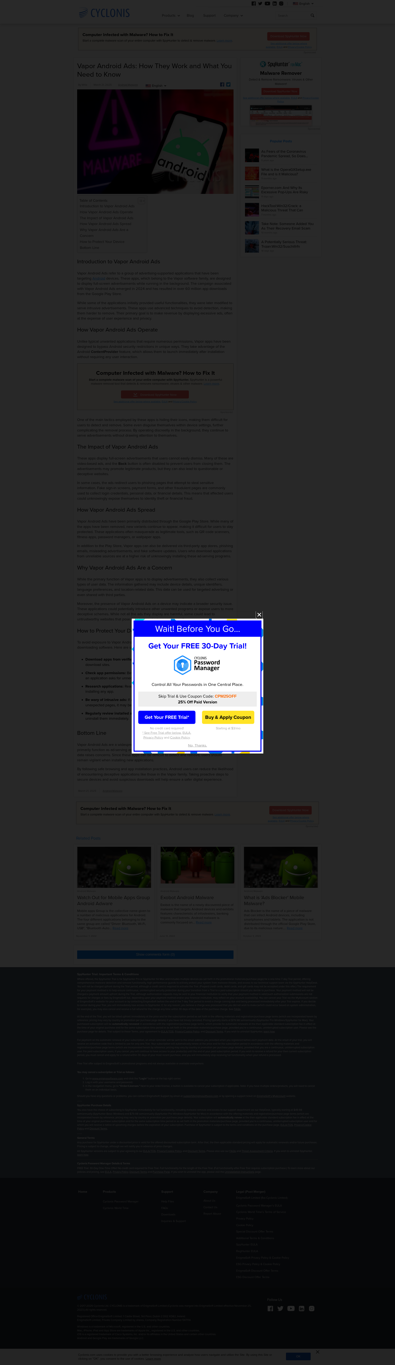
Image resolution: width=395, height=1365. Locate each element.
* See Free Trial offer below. (162, 733)
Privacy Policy (153, 737)
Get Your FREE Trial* (167, 717)
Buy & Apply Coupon (228, 717)
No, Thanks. (197, 745)
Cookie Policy (180, 737)
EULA (186, 733)
